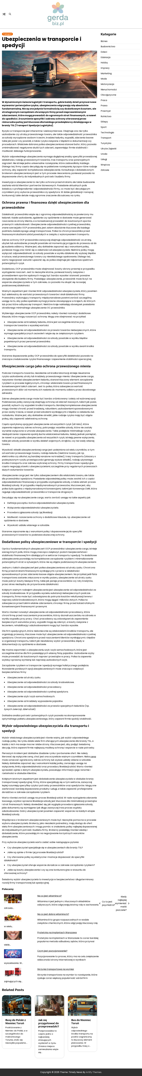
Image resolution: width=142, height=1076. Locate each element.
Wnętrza (105, 164)
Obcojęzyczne (108, 94)
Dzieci (104, 52)
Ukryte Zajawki (108, 148)
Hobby (104, 62)
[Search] (10, 14)
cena (93, 756)
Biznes (104, 41)
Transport (7, 34)
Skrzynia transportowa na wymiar (55, 969)
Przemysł (106, 111)
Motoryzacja (107, 84)
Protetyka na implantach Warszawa (57, 932)
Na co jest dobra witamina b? (53, 914)
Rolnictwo (106, 116)
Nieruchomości (109, 89)
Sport (104, 127)
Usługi (104, 159)
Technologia (107, 132)
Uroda (104, 154)
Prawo (104, 105)
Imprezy (105, 68)
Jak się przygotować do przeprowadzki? (48, 1023)
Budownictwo (108, 46)
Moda (104, 78)
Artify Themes (93, 1072)
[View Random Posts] (4, 14)
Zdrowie (105, 170)
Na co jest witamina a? (49, 895)
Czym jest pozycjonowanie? (52, 950)
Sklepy (104, 121)
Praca (104, 100)
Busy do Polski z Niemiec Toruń (15, 1021)
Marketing (106, 73)
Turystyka (106, 143)
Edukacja (105, 57)
